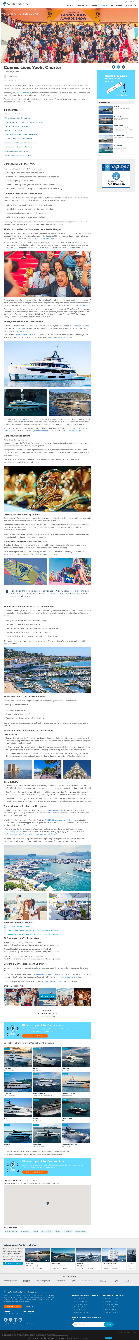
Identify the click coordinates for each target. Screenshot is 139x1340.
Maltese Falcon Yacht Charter (113, 1299)
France (36, 1231)
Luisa (35, 1068)
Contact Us (7, 1324)
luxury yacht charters (52, 981)
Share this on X (118, 67)
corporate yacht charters (29, 419)
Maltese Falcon (109, 1264)
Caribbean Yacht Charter (81, 1312)
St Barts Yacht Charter (80, 1304)
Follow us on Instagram (15, 1320)
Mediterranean (25, 1231)
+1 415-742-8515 (30, 1314)
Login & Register (131, 2)
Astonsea (37, 1144)
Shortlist (119, 2)
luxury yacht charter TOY (75, 431)
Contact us (29, 1307)
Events (8, 9)
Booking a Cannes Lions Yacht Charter (18, 155)
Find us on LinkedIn (20, 1320)
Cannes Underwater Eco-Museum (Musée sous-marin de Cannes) (32, 834)
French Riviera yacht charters (45, 238)
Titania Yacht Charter (111, 1309)
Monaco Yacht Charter (80, 1301)
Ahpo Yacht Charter (110, 1312)
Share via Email (123, 67)
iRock (35, 1119)
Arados (65, 1068)
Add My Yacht (17, 1324)
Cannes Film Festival (23, 93)
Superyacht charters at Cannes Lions (17, 126)
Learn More (83, 1338)
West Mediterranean (11, 1231)
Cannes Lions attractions (13, 130)
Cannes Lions (67, 1231)
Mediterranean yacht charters (45, 974)
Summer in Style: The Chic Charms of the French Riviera (34, 934)
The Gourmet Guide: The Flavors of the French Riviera (33, 930)
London (7, 1311)
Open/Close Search (135, 5)
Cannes (58, 1231)
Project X (56, 1264)
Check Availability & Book (35, 1036)
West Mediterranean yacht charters (58, 820)
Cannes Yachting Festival (23, 335)
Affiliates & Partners (30, 1324)
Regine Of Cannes (69, 1144)
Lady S (80, 1264)
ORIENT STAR (119, 135)
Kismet (131, 1264)
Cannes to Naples (19, 926)
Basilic (7, 1144)
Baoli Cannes (66, 792)
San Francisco (28, 1311)
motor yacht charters (81, 326)
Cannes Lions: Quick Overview (15, 114)
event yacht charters (64, 337)
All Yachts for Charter (14, 1263)
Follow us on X (10, 1320)
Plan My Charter (12, 1306)
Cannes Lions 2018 (80, 1231)
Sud (5, 1119)
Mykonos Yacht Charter (80, 1309)
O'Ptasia (29, 1264)
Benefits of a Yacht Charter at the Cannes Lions (21, 134)
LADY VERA (118, 126)
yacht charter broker (67, 977)
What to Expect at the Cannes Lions (17, 118)
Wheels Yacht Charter (111, 1301)
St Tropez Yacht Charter (81, 1299)
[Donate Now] (116, 176)
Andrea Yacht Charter (111, 1307)
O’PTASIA (117, 116)
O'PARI (116, 106)
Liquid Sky (8, 1093)
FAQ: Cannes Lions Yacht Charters (16, 151)
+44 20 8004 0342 (11, 1314)
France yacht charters (79, 305)
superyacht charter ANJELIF (40, 431)
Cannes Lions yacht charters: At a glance (19, 147)
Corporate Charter (17, 9)
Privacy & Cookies (131, 1332)
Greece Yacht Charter (80, 1307)
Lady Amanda (67, 1119)
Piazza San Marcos (82, 242)
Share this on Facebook (113, 67)
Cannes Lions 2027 (47, 1013)
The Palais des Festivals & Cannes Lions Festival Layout (24, 122)
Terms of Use (121, 1332)
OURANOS (118, 145)
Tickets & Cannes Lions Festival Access (18, 139)
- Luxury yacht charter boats (22, 4)
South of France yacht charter (51, 810)
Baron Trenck (39, 1093)
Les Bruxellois (68, 1093)
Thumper (7, 1068)
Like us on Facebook (6, 1320)
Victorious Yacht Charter (112, 1304)
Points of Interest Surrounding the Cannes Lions (21, 143)
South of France (47, 1231)
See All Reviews (104, 155)
